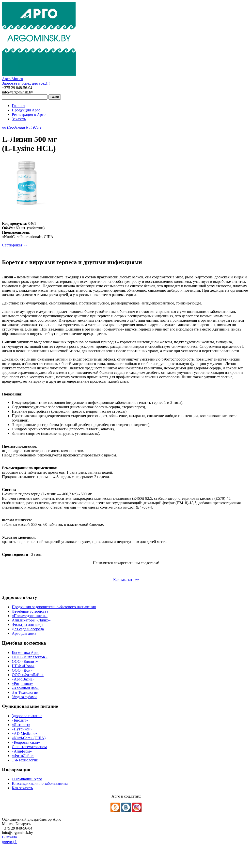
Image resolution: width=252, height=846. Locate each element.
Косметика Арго (25, 652)
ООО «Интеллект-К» (29, 657)
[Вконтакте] (126, 811)
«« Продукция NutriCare (22, 127)
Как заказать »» (126, 579)
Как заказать (22, 788)
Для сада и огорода (28, 629)
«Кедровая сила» (26, 742)
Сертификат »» (14, 245)
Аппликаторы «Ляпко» (31, 620)
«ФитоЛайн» (23, 756)
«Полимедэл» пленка (29, 616)
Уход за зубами (24, 697)
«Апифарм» (22, 751)
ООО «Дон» (22, 670)
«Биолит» (20, 720)
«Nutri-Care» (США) (29, 738)
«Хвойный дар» (25, 688)
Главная (18, 106)
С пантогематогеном (29, 747)
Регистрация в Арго (29, 114)
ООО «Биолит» (25, 661)
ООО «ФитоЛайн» (28, 675)
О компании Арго (27, 779)
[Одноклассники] (115, 811)
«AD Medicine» (24, 733)
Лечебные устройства (30, 611)
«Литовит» (21, 725)
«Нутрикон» (22, 729)
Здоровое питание (27, 716)
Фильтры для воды (27, 624)
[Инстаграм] (137, 811)
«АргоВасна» (23, 679)
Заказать (19, 119)
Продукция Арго (26, 110)
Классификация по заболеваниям (40, 783)
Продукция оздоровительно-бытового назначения (54, 607)
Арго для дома (24, 633)
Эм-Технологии (25, 692)
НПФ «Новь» (23, 666)
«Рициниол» (22, 683)
